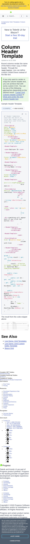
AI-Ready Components (15, 379)
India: (14, 425)
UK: (13, 423)
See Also (9, 336)
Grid (11, 22)
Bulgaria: (14, 426)
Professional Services (9, 402)
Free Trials (6, 384)
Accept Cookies (15, 536)
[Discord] (8, 443)
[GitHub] (8, 441)
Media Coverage (8, 487)
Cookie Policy (13, 529)
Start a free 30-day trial (15, 36)
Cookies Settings (15, 541)
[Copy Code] (22, 114)
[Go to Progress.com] (5, 466)
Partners (5, 403)
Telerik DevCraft (5, 373)
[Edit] (26, 114)
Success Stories (8, 413)
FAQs (5, 408)
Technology (6, 482)
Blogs (5, 399)
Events (5, 406)
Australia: (15, 428)
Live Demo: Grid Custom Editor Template (14, 345)
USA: (13, 422)
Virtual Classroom (8, 405)
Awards (5, 484)
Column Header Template (12, 51)
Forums (5, 397)
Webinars (6, 400)
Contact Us (6, 420)
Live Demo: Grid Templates (15, 341)
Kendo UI (3, 376)
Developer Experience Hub (11, 391)
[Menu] (3, 16)
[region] (15, 531)
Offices (5, 490)
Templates (16, 22)
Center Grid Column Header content (14, 93)
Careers (5, 488)
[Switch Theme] (27, 16)
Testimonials (7, 415)
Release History (8, 396)
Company (6, 481)
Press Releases (8, 485)
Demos (5, 392)
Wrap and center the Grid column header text (13, 98)
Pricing (5, 385)
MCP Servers (4, 379)
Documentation (7, 394)
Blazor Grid (9, 348)
